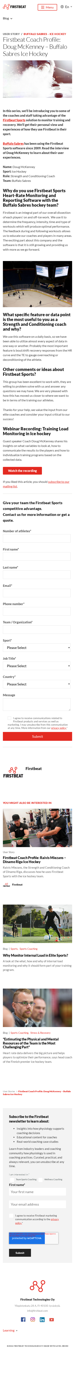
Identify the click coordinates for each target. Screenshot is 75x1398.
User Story (11, 34)
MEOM (65, 1346)
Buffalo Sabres (13, 143)
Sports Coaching (29, 948)
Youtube (51, 1319)
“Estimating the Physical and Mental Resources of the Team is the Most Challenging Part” (31, 1043)
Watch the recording (22, 470)
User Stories (9, 1091)
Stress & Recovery (40, 1032)
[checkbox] (23, 1180)
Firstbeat (34, 768)
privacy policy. (59, 727)
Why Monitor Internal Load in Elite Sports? (35, 955)
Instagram (32, 1319)
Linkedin (42, 1319)
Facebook (23, 1319)
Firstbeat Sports (14, 120)
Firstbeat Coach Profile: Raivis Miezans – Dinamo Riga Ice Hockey (34, 860)
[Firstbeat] (14, 7)
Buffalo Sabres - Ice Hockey (45, 34)
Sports (14, 948)
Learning (8, 1330)
